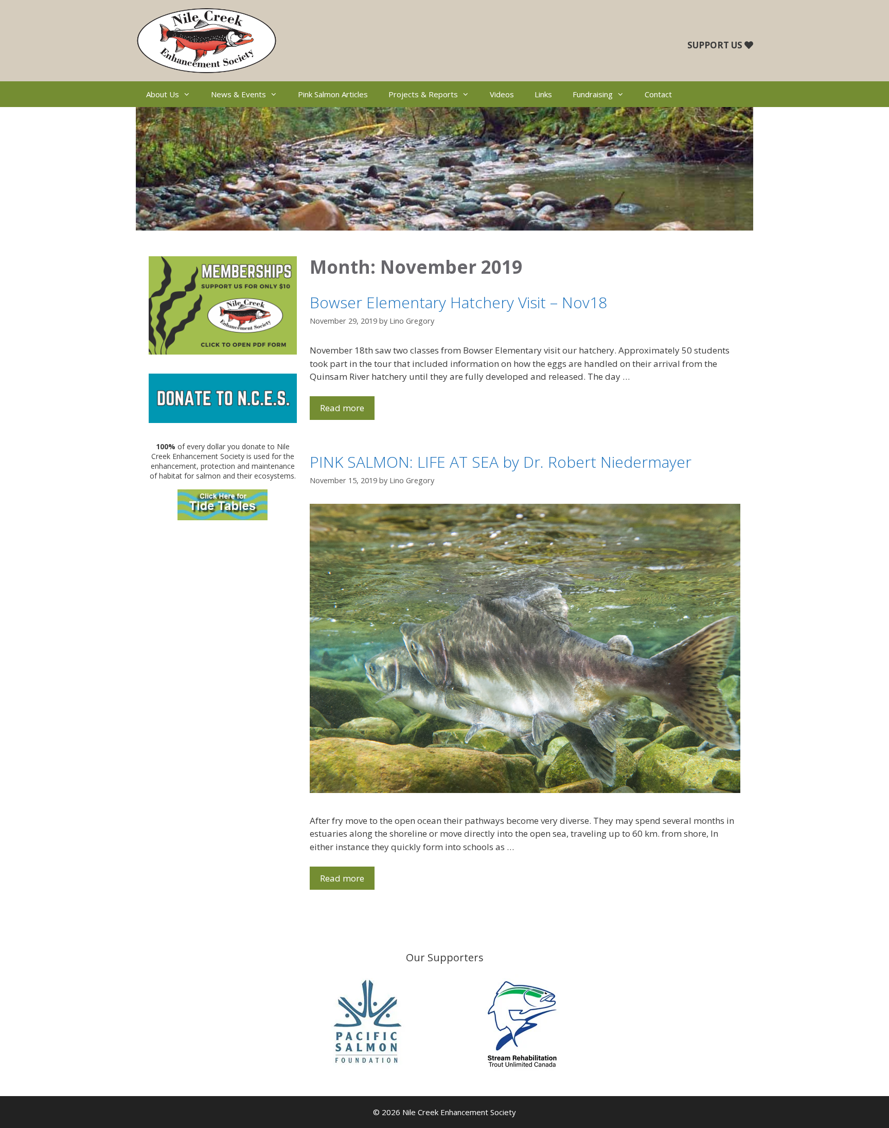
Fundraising (593, 94)
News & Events (238, 94)
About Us (162, 94)
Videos (502, 94)
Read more (342, 408)
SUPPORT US (714, 45)
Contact (658, 94)
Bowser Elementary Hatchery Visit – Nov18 (458, 302)
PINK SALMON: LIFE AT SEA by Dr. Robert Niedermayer (500, 461)
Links (543, 94)
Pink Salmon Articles (333, 94)
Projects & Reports (423, 94)
